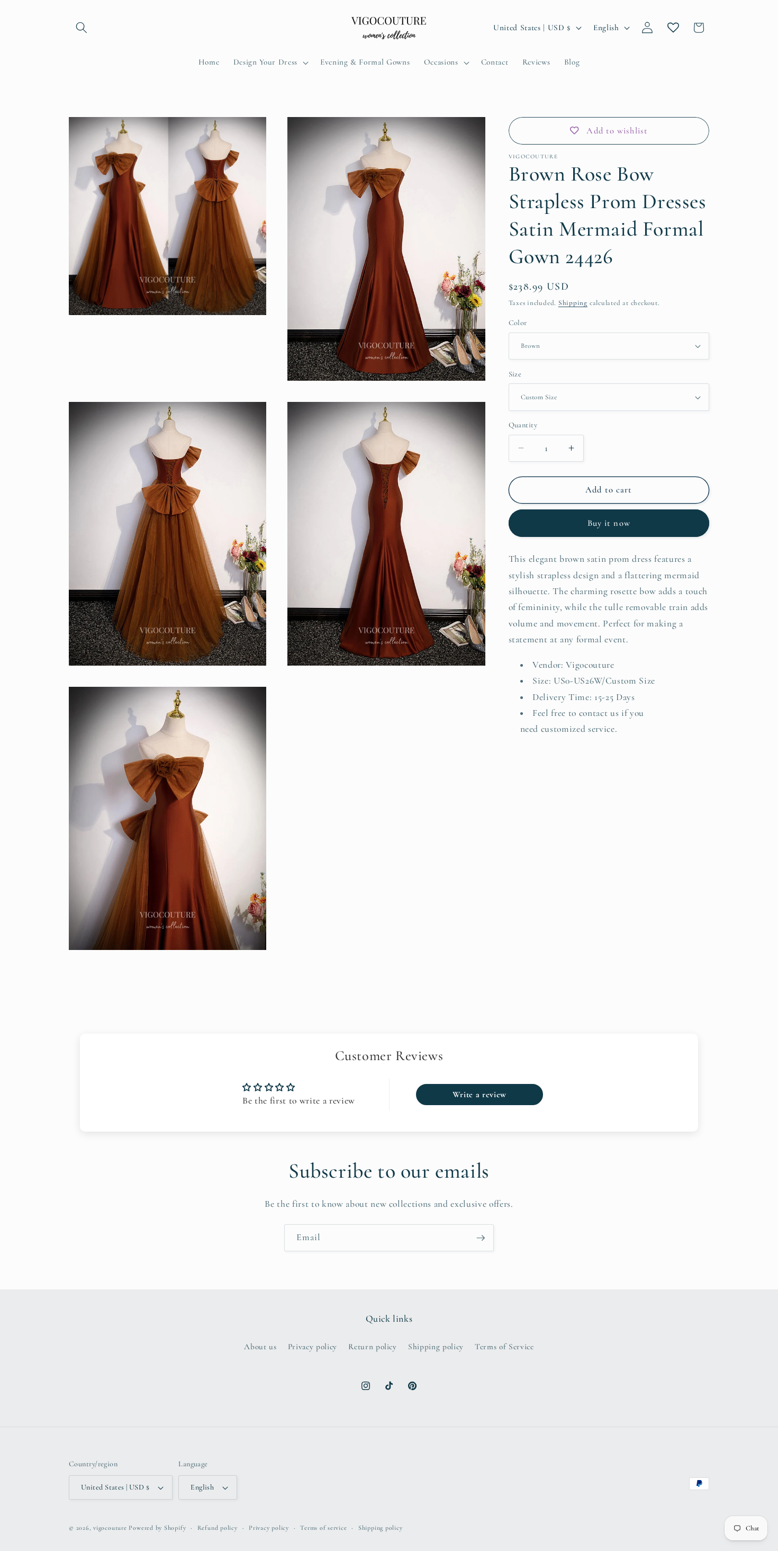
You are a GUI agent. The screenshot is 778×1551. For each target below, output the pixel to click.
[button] (81, 27)
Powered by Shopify (157, 1527)
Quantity (523, 424)
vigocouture (109, 1527)
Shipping (572, 303)
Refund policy (217, 1527)
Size (515, 374)
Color (518, 322)
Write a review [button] (479, 1094)
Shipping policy (436, 1346)
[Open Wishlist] (673, 27)
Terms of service (323, 1527)
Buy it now (608, 523)
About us (260, 1346)
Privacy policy (312, 1346)
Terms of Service (504, 1346)
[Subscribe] (480, 1238)
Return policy (372, 1346)
